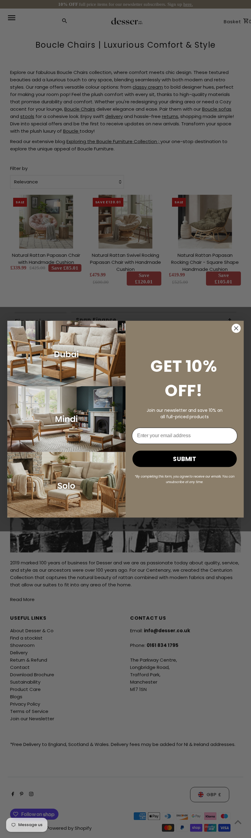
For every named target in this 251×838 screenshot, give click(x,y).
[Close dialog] (236, 328)
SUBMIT (184, 458)
